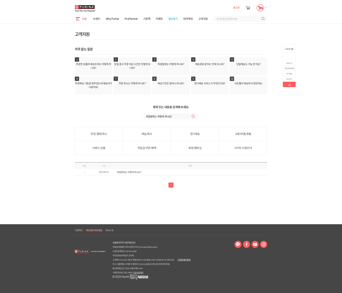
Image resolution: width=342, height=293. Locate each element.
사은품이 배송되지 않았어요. (248, 83)
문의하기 (289, 79)
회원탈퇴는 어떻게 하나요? (171, 64)
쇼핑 (84, 19)
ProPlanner (131, 19)
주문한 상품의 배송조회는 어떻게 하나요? (93, 65)
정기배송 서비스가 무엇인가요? (209, 83)
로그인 (236, 7)
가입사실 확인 (138, 272)
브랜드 (96, 19)
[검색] (262, 19)
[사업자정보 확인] (184, 259)
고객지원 (203, 19)
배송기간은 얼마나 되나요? (171, 83)
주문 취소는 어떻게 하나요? (132, 83)
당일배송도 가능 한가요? (248, 64)
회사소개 (109, 230)
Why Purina (112, 19)
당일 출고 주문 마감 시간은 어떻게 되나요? (132, 65)
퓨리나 (95, 8)
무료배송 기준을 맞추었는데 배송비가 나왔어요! (93, 85)
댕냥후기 (173, 19)
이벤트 (159, 19)
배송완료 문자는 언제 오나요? (209, 64)
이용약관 (78, 230)
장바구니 (289, 63)
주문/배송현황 (289, 68)
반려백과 (188, 19)
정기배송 (289, 73)
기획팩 (147, 19)
